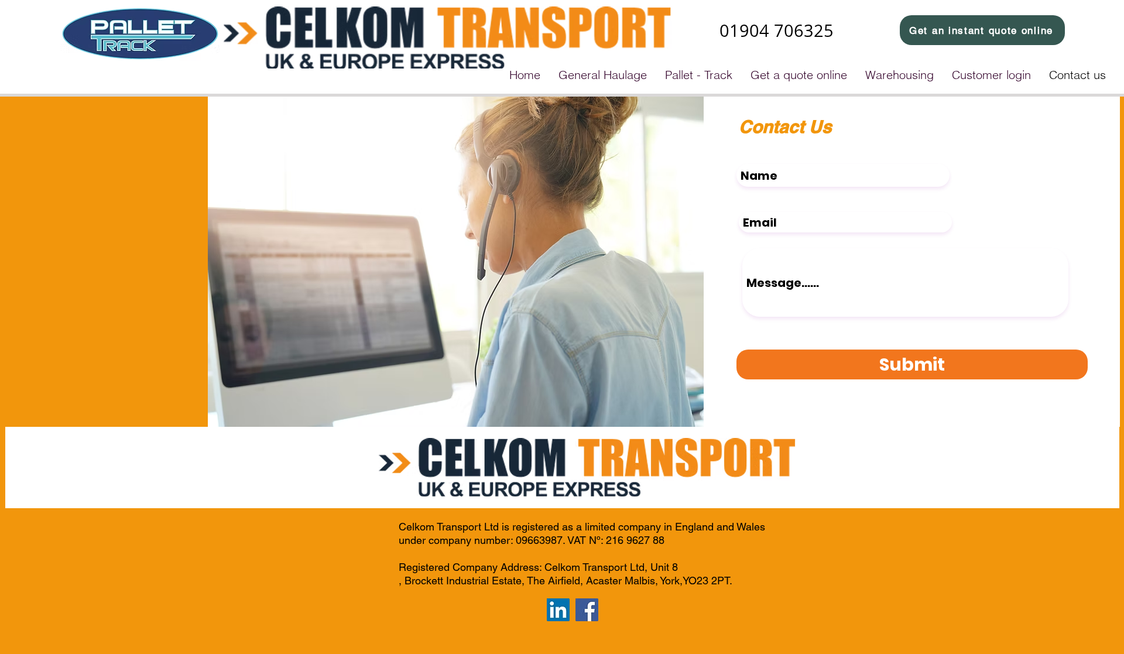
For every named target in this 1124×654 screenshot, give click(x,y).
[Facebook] (586, 609)
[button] (602, 75)
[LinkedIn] (558, 609)
